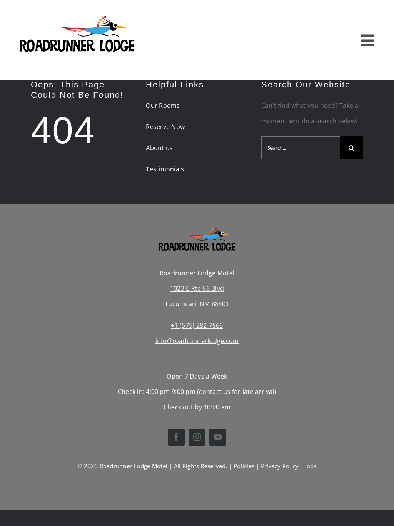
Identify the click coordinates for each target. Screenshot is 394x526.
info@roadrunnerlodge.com (197, 341)
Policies (244, 466)
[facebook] (176, 437)
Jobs (311, 466)
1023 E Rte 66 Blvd (197, 288)
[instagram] (197, 437)
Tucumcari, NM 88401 (197, 304)
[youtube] (217, 437)
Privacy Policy (280, 466)
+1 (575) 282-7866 (197, 325)
